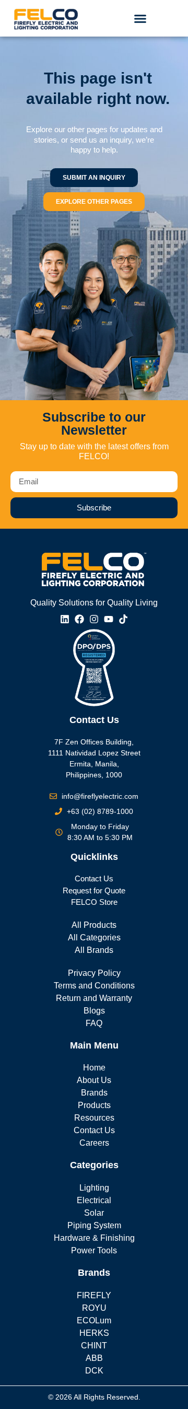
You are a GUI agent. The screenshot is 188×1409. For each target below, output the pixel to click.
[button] (140, 18)
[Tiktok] (123, 619)
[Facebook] (79, 619)
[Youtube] (108, 619)
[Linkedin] (64, 619)
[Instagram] (94, 619)
